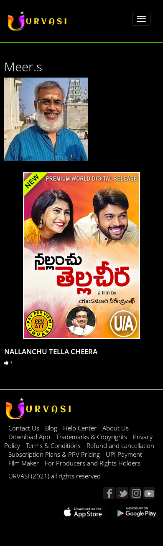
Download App (30, 437)
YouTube (149, 493)
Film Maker (24, 463)
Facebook (109, 493)
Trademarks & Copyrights (92, 437)
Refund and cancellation (120, 445)
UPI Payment (124, 454)
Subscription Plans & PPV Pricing (55, 454)
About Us (115, 428)
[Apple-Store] (83, 511)
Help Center (80, 428)
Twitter (122, 493)
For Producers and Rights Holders (92, 463)
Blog (51, 428)
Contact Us (23, 428)
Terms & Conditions (54, 445)
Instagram (135, 493)
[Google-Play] (136, 511)
